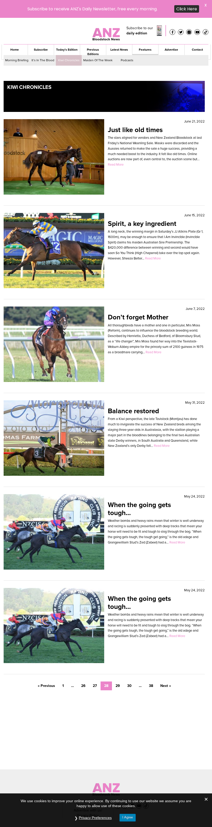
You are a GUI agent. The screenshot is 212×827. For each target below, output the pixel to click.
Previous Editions (93, 34)
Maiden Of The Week (97, 42)
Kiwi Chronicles (69, 42)
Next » (165, 668)
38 (151, 668)
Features (145, 31)
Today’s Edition (67, 31)
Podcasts (127, 42)
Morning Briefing (16, 42)
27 (95, 668)
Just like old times (135, 112)
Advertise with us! (88, 792)
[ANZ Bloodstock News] (106, 770)
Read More (116, 146)
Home (14, 31)
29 (118, 668)
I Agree (127, 817)
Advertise (171, 31)
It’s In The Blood (43, 42)
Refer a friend (88, 787)
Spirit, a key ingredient (142, 205)
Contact (197, 31)
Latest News (119, 31)
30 (129, 668)
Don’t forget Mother (138, 299)
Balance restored (133, 393)
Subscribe (41, 31)
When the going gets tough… (139, 491)
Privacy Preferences (95, 818)
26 (83, 668)
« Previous (46, 668)
